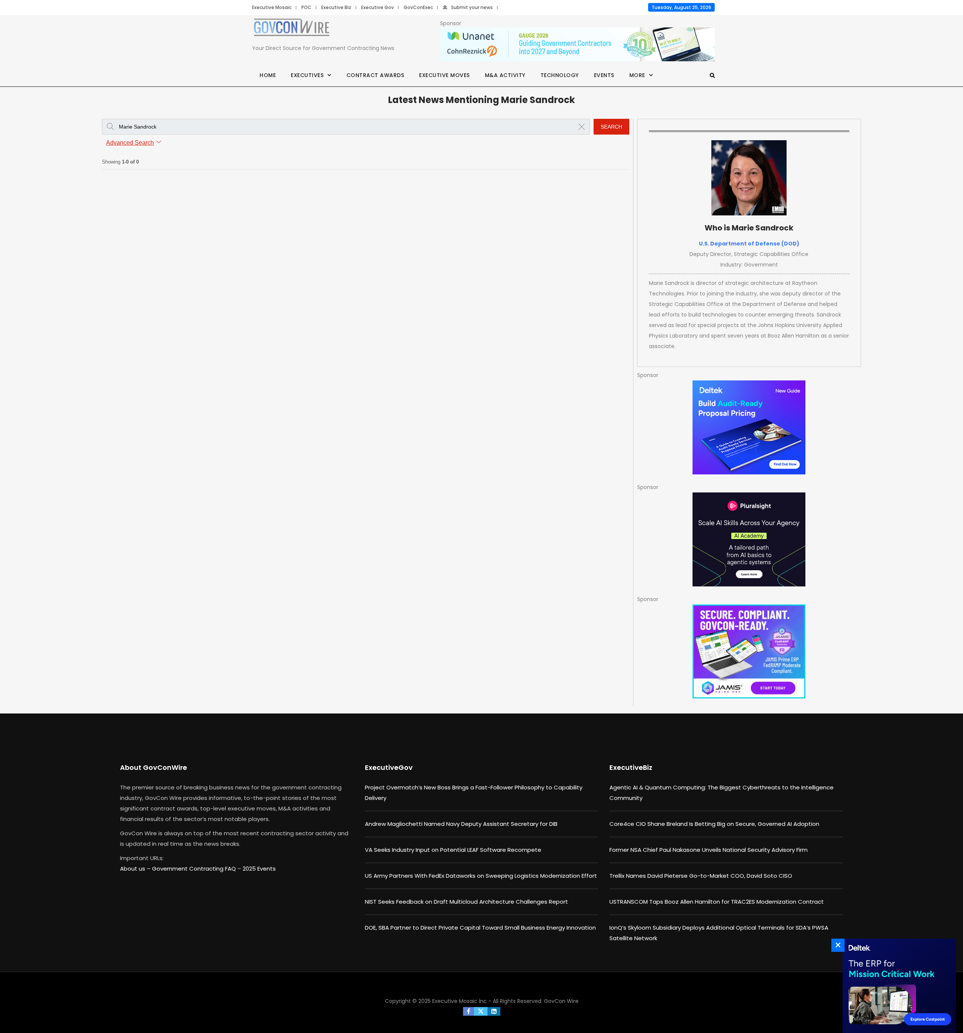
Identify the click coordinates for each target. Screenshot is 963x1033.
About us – (136, 868)
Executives (307, 75)
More (637, 75)
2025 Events (259, 868)
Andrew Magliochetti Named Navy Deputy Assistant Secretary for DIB (461, 824)
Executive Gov (377, 7)
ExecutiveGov (389, 767)
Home (268, 75)
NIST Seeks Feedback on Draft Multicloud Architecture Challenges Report (466, 902)
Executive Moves (444, 75)
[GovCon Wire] (291, 29)
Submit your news (472, 7)
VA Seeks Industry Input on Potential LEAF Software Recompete (453, 850)
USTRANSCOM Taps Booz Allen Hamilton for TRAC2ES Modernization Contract (716, 902)
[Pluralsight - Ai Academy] (749, 539)
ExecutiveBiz (630, 767)
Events (604, 75)
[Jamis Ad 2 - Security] (749, 651)
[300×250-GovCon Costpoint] (897, 986)
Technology (560, 75)
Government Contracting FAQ (194, 868)
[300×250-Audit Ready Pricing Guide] (749, 427)
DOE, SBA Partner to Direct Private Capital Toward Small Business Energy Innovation (480, 928)
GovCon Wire (561, 1001)
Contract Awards (375, 75)
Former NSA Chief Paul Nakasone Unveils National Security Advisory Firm (708, 850)
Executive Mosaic (272, 7)
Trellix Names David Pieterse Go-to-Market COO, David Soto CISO (700, 876)
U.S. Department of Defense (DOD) (749, 243)
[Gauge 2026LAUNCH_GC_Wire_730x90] (577, 44)
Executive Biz (336, 7)
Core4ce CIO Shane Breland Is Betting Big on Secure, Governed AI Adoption (714, 824)
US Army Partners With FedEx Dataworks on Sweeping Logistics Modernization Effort (481, 876)
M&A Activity (505, 75)
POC (306, 7)
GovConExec (418, 7)
